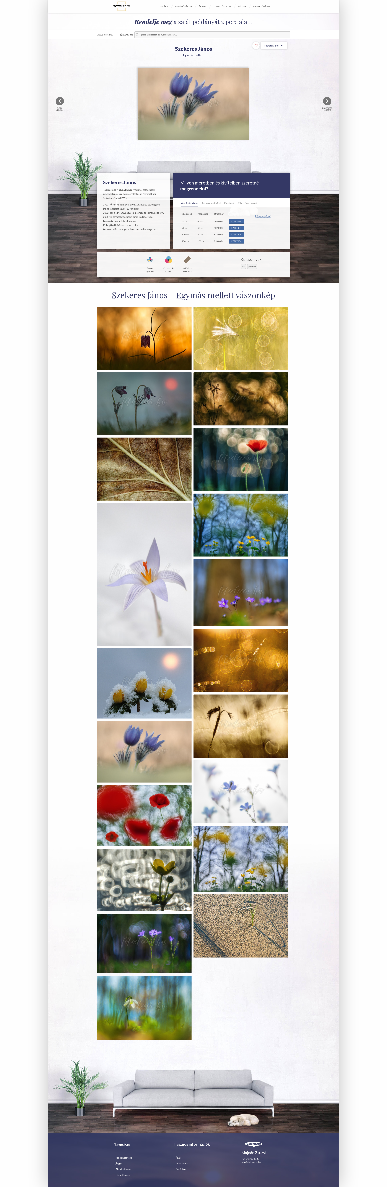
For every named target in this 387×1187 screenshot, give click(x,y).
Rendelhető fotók (124, 1157)
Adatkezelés (182, 1163)
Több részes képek (247, 203)
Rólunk (242, 6)
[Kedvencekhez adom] (256, 45)
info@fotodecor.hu (251, 1162)
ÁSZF (178, 1157)
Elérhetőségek (261, 6)
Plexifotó (229, 203)
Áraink (203, 6)
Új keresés (126, 34)
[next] (327, 101)
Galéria (164, 6)
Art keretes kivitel (211, 203)
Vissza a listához (105, 35)
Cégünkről (181, 1169)
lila (243, 266)
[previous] (60, 101)
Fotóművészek (183, 6)
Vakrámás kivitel (189, 203)
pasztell (252, 266)
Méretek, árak (271, 45)
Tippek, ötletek (222, 6)
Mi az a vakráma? (263, 216)
